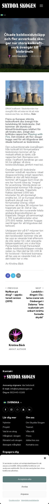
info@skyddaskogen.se (21, 388)
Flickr (33, 114)
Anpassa (24, 494)
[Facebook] (7, 275)
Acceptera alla (24, 479)
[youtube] (23, 409)
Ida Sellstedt (28, 385)
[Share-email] (18, 275)
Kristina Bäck (17, 345)
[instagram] (11, 409)
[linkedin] (29, 409)
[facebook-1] (5, 409)
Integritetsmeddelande (30, 500)
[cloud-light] (17, 409)
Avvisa (25, 486)
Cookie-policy (14, 500)
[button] (45, 458)
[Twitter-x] (13, 275)
